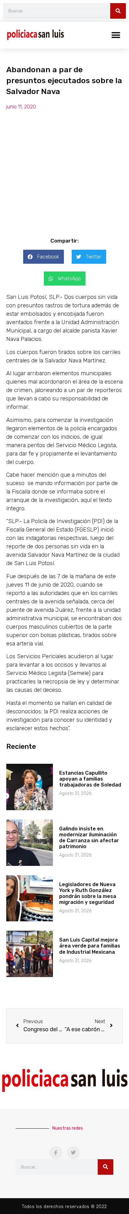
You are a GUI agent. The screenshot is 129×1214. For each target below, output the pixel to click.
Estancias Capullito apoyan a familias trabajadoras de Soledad (90, 779)
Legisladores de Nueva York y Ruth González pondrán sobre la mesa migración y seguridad (87, 893)
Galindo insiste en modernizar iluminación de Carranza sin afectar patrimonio (89, 838)
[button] (116, 35)
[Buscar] (118, 11)
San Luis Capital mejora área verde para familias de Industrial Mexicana (89, 946)
